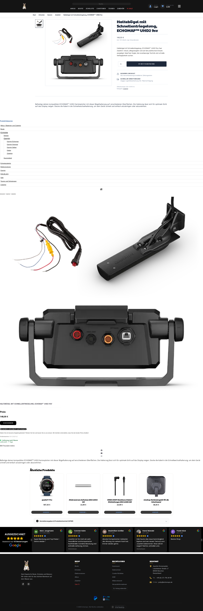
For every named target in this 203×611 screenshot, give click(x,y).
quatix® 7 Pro (47, 500)
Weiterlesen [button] (72, 549)
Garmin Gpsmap (12, 144)
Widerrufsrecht (117, 581)
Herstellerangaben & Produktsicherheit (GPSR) (55, 521)
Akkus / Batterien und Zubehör (11, 125)
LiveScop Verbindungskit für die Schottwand (156, 501)
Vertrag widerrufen (120, 588)
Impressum (116, 566)
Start (34, 15)
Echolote (90, 8)
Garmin (49, 15)
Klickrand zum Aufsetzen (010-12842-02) (83, 501)
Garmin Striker (12, 147)
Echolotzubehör (6, 163)
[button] (101, 450)
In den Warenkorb (146, 64)
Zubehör (120, 8)
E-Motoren (101, 8)
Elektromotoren (6, 167)
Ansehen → (47, 512)
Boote (80, 8)
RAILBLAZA (4, 174)
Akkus (72, 8)
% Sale (130, 8)
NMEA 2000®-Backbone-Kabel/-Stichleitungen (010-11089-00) (119, 501)
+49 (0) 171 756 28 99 (163, 578)
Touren (111, 8)
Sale (2, 177)
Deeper (6, 135)
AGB (113, 577)
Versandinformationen (119, 584)
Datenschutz (116, 570)
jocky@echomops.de (165, 582)
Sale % (77, 584)
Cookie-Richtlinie (117, 573)
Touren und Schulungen (8, 181)
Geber (9, 150)
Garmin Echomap (13, 141)
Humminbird (8, 158)
